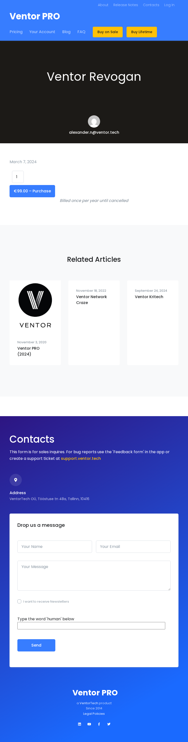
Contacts (151, 4)
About (103, 4)
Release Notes (125, 4)
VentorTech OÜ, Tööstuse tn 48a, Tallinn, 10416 (49, 498)
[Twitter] (109, 724)
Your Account (42, 32)
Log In (169, 4)
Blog (66, 32)
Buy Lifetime (141, 31)
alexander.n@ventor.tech (94, 132)
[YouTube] (89, 724)
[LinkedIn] (79, 724)
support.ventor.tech (81, 458)
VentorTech (89, 703)
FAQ (81, 32)
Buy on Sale (107, 31)
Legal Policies (94, 714)
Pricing (16, 32)
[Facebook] (99, 724)
